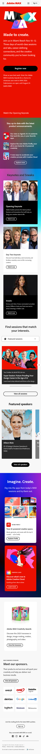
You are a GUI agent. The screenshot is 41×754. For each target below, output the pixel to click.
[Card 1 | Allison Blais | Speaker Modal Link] (17, 434)
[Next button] (39, 365)
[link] (20, 136)
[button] (3, 3)
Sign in (35, 3)
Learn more (7, 86)
